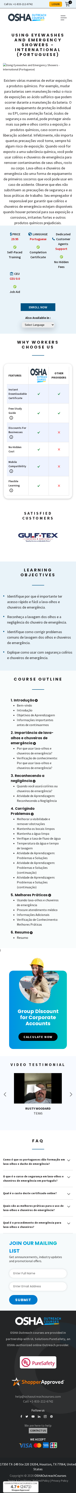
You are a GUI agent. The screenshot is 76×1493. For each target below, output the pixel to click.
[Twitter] (27, 1417)
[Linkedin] (39, 1417)
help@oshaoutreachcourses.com (38, 1396)
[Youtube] (33, 1417)
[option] (38, 537)
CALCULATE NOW (38, 1037)
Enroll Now (38, 307)
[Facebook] (21, 1417)
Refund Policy (41, 1480)
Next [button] (71, 1094)
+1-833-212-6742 (18, 4)
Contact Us (38, 1430)
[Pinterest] (51, 1417)
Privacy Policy (59, 1480)
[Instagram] (45, 1417)
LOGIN (56, 4)
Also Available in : (38, 318)
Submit (23, 1299)
